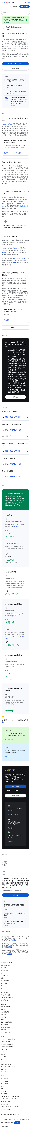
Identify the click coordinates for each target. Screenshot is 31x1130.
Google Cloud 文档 (5, 1041)
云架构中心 (4, 1056)
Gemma (4, 206)
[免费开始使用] (15, 786)
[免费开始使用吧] (24, 6)
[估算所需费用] (9, 739)
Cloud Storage (9, 616)
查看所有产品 (4, 1000)
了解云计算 (4, 1049)
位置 (2, 978)
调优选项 (22, 206)
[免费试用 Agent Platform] (15, 63)
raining (15, 258)
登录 (29, 2)
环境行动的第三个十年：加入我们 (11, 1114)
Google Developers (6, 1064)
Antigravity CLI (7, 183)
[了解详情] (15, 895)
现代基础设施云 (5, 970)
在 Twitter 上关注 (5, 1101)
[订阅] (17, 1122)
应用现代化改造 (5, 1012)
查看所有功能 (14, 327)
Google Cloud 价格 (5, 995)
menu (2, 3)
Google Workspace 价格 (7, 997)
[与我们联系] (15, 6)
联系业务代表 (4, 1078)
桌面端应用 (21, 181)
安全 (2, 1019)
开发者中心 (4, 1091)
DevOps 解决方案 (5, 1027)
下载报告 (13, 940)
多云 (2, 973)
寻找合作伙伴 (4, 1081)
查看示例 (10, 704)
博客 (2, 988)
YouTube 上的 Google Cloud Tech (9, 1099)
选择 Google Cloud (5, 965)
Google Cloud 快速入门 (7, 1044)
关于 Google (4, 1119)
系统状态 (3, 1069)
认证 (2, 1061)
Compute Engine (16, 614)
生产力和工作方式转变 (6, 1022)
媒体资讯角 (4, 1094)
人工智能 (3, 1017)
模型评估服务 (6, 212)
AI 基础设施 (15, 263)
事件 (2, 1086)
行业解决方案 (4, 1024)
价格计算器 (19, 587)
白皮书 (3, 985)
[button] (15, 417)
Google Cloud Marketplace (7, 1046)
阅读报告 (9, 947)
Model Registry (7, 297)
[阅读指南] (10, 828)
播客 (2, 1088)
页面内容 (5, 12)
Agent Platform (7, 124)
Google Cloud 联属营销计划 (8, 1039)
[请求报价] (7, 757)
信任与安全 (4, 968)
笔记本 (15, 248)
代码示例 (3, 1054)
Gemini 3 (16, 363)
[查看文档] (15, 397)
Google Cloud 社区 (5, 1109)
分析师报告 (4, 983)
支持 (2, 1051)
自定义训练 (12, 383)
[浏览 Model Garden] (13, 815)
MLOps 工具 (22, 278)
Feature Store (6, 300)
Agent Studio (13, 359)
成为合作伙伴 (4, 1083)
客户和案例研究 (5, 980)
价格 (15, 527)
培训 (2, 1059)
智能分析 (3, 1014)
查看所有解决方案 (5, 1032)
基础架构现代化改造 (6, 1007)
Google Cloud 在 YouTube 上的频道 (10, 1096)
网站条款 (16, 1119)
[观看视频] (10, 841)
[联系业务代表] (15, 69)
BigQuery (5, 252)
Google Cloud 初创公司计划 (8, 1066)
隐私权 (10, 1119)
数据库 (3, 1009)
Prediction (23, 258)
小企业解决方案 (5, 1029)
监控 (8, 304)
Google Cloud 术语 (24, 1119)
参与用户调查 (4, 1104)
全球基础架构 (4, 975)
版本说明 (3, 1072)
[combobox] (7, 1126)
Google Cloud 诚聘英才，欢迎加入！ (10, 1106)
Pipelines (12, 295)
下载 (6, 179)
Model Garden (8, 197)
